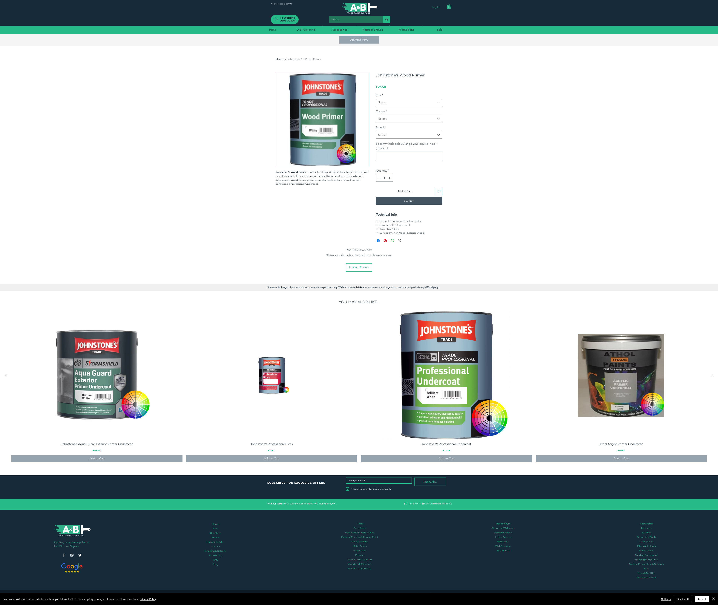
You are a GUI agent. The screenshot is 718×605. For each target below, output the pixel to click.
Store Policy (215, 555)
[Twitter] (80, 555)
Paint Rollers (646, 550)
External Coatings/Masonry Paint (359, 537)
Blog (215, 564)
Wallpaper (502, 541)
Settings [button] (666, 599)
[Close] (713, 599)
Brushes (646, 532)
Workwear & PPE (646, 577)
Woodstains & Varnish (360, 559)
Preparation (359, 550)
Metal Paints (360, 546)
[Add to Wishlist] (438, 191)
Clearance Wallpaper (502, 528)
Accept (702, 599)
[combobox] (409, 102)
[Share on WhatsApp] (392, 240)
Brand (381, 127)
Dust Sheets (646, 541)
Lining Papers (502, 537)
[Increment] (389, 177)
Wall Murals (502, 550)
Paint (360, 523)
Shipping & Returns (215, 550)
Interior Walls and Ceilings (359, 532)
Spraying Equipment (646, 559)
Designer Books (503, 532)
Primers (359, 555)
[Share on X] (399, 240)
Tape (646, 568)
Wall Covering (503, 546)
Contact (215, 546)
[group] (359, 386)
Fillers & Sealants (646, 546)
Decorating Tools (646, 537)
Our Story (215, 533)
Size (379, 95)
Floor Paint (359, 528)
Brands (215, 537)
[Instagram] (72, 555)
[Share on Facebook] (378, 240)
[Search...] (386, 19)
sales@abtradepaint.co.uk (438, 503)
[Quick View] (96, 375)
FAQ (215, 559)
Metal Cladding (359, 541)
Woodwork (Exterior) (359, 564)
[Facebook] (64, 555)
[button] (449, 6)
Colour (381, 111)
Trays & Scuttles (646, 573)
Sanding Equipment (646, 555)
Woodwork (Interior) (359, 568)
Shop (215, 528)
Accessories (646, 523)
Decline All (683, 599)
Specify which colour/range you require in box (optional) (406, 146)
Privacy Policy (148, 599)
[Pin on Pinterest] (385, 240)
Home (280, 59)
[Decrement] (379, 177)
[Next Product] (712, 375)
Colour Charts (215, 542)
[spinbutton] (384, 177)
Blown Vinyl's (502, 523)
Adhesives (646, 528)
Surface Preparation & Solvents (646, 564)
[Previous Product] (6, 375)
